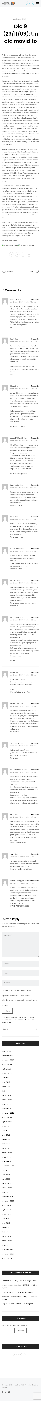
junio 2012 (6, 1135)
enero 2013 (6, 1104)
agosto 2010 (6, 1214)
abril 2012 (6, 1144)
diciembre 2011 (7, 1161)
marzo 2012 (6, 1148)
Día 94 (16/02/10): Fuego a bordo (25, 1281)
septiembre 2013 (8, 1069)
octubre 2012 (7, 1117)
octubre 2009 (7, 1258)
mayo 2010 (6, 1227)
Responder (35, 299)
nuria (12, 814)
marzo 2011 (6, 1183)
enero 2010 (6, 1245)
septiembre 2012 (8, 1122)
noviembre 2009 (8, 1254)
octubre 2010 (7, 1205)
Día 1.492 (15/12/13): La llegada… (21, 1292)
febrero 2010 (7, 1241)
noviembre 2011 (8, 1166)
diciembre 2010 (7, 1197)
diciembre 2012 (7, 1108)
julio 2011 (5, 1170)
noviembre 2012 (8, 1113)
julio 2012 (5, 1131)
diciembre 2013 (7, 1056)
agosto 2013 (6, 1073)
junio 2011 (6, 1175)
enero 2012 (6, 1157)
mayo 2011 (6, 1179)
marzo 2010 (6, 1236)
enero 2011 (6, 1192)
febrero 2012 (7, 1153)
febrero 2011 (7, 1188)
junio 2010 (6, 1223)
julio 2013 (5, 1078)
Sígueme (20, 1330)
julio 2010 (5, 1219)
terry (12, 854)
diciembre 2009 (7, 1249)
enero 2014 (6, 1051)
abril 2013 (6, 1091)
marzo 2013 (6, 1095)
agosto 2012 (6, 1126)
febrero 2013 (7, 1100)
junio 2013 (6, 1082)
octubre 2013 (7, 1064)
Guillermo (5, 1281)
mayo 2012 (6, 1139)
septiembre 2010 (8, 1210)
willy (3, 1304)
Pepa (3, 1292)
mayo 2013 (6, 1086)
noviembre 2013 (8, 1060)
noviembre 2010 (8, 1201)
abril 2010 (6, 1232)
